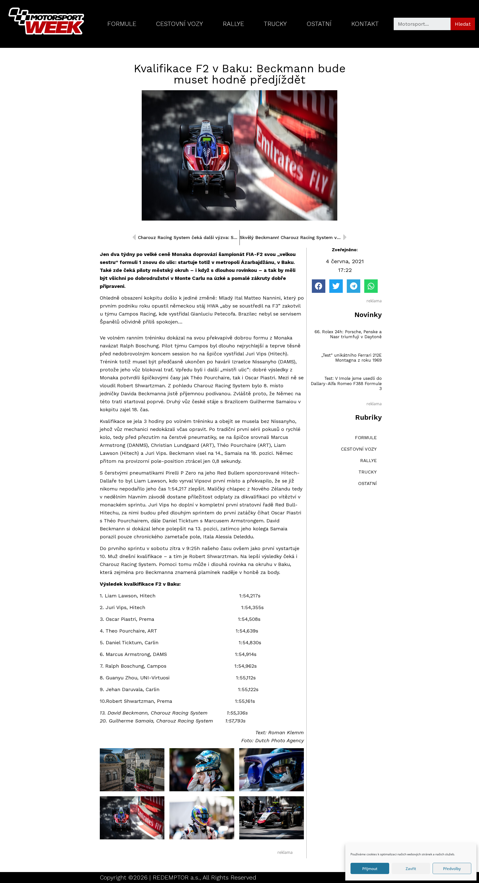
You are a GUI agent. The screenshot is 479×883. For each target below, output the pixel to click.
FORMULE (121, 23)
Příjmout (369, 868)
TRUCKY (275, 23)
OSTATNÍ (319, 23)
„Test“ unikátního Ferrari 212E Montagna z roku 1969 (351, 358)
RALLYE (233, 23)
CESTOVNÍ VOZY (179, 23)
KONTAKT (365, 23)
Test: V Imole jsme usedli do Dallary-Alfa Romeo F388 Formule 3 (346, 383)
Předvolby (452, 868)
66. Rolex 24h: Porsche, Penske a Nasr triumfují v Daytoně (348, 334)
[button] (318, 286)
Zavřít (411, 868)
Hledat (463, 24)
